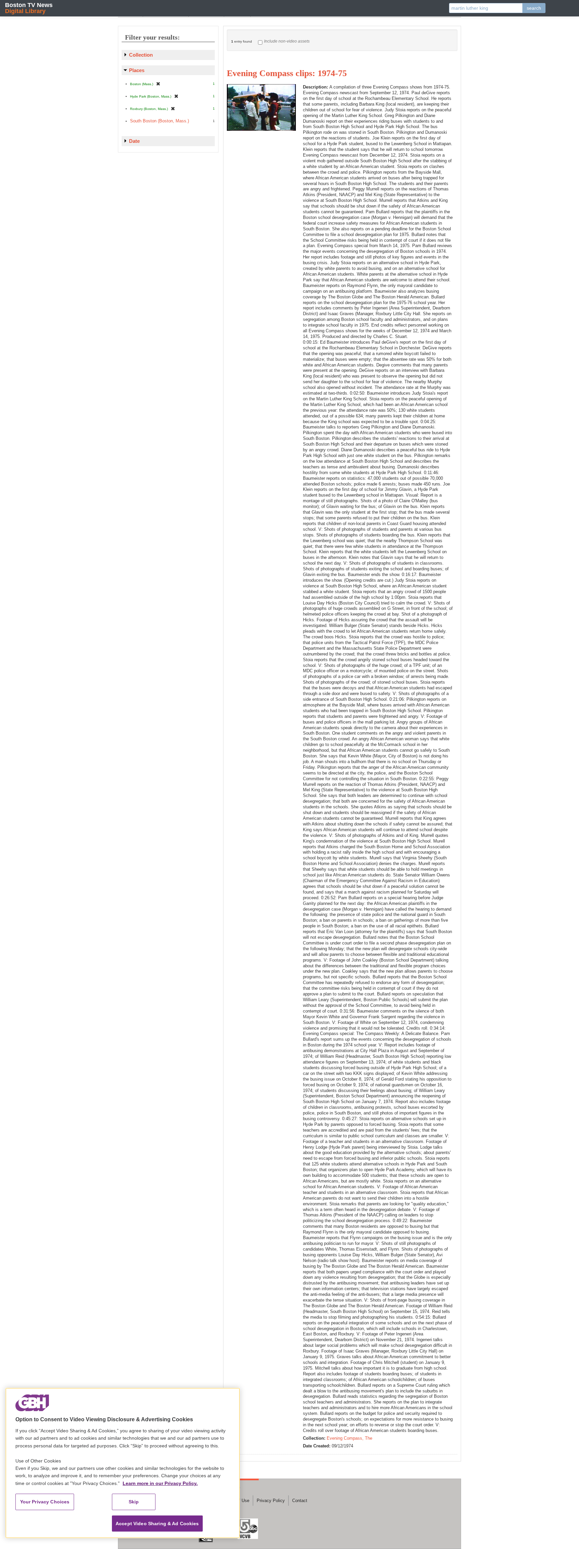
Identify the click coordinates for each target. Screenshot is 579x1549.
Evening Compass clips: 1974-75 (287, 73)
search (534, 8)
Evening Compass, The (349, 1438)
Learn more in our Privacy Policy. (160, 1483)
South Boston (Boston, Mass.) (159, 120)
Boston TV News (29, 8)
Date (134, 141)
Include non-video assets (287, 41)
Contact (299, 1500)
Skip (134, 1501)
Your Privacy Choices (45, 1501)
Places (136, 70)
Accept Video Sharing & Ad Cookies (157, 1523)
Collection (141, 55)
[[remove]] (158, 83)
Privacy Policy (271, 1500)
